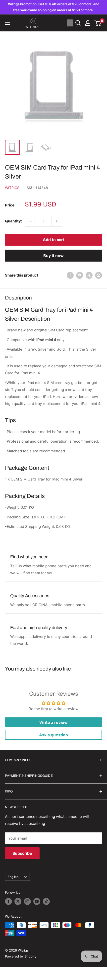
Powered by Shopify (20, 956)
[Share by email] (98, 275)
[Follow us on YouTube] (36, 901)
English (13, 877)
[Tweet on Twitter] (89, 275)
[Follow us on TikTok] (46, 901)
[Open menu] (7, 23)
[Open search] (78, 23)
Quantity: (13, 221)
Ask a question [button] (53, 734)
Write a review (53, 722)
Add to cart (53, 239)
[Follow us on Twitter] (17, 901)
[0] (98, 23)
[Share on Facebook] (70, 275)
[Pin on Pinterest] (79, 275)
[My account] (87, 23)
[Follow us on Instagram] (27, 901)
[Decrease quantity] (30, 221)
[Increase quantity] (57, 221)
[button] (70, 22)
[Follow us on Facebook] (8, 901)
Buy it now (53, 255)
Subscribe (22, 853)
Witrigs (12, 188)
